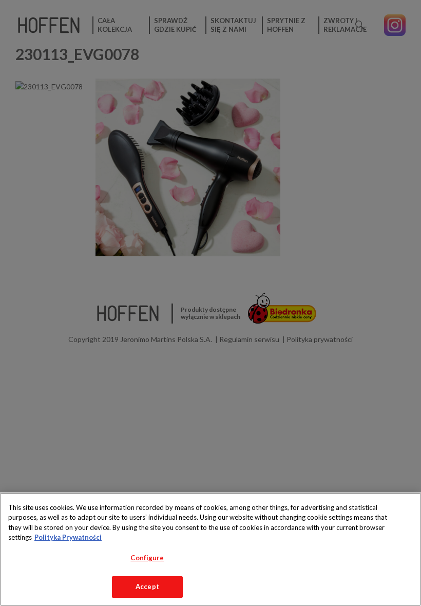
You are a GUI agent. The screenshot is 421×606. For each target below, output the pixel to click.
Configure (147, 558)
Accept (147, 586)
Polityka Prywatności (68, 537)
